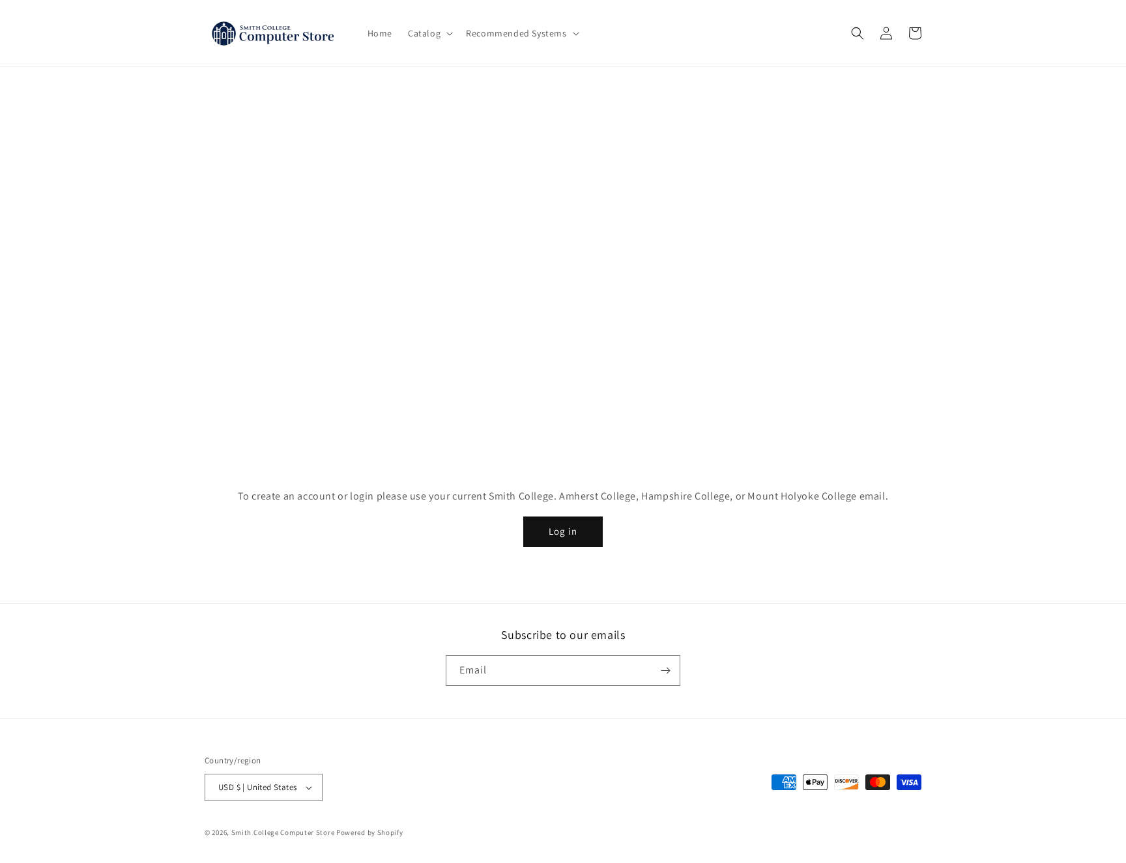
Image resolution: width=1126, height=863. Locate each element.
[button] (429, 33)
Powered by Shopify (369, 833)
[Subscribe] (665, 670)
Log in (563, 531)
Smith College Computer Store (283, 833)
